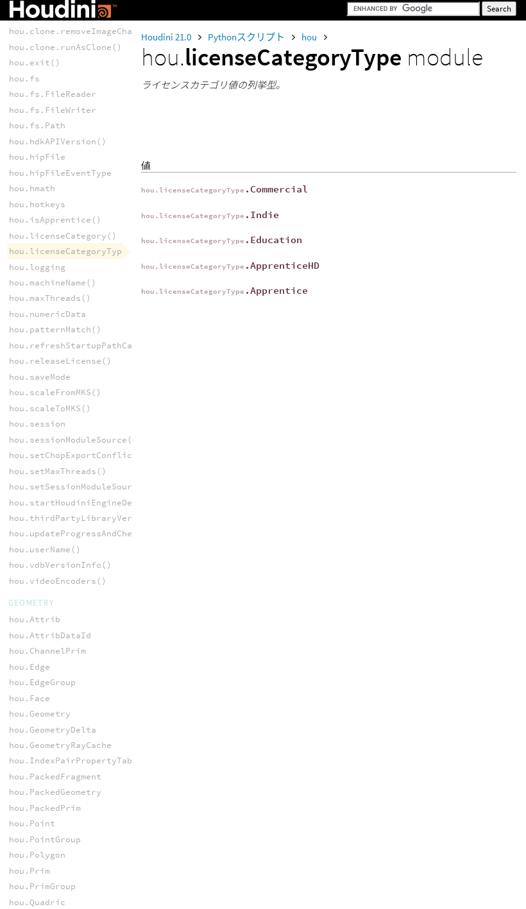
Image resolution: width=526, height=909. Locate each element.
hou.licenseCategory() (63, 235)
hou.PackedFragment (55, 776)
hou (310, 37)
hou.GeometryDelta (52, 729)
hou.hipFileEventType (60, 172)
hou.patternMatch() (55, 329)
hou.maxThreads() (50, 298)
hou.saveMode (40, 376)
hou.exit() (34, 62)
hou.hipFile (37, 156)
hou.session (37, 423)
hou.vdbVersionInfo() (60, 564)
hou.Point (32, 823)
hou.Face (29, 698)
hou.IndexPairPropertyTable (75, 760)
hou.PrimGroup (42, 886)
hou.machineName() (52, 282)
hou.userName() (45, 549)
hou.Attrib (34, 619)
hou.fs (24, 78)
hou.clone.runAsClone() (65, 47)
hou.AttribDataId (50, 635)
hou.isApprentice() (55, 219)
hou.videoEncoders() (57, 580)
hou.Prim (29, 870)
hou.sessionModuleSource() (73, 439)
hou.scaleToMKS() (50, 408)
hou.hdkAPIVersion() (57, 141)
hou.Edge (29, 666)
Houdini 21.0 (167, 37)
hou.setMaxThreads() (57, 471)
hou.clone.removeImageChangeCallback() (104, 31)
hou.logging (37, 267)
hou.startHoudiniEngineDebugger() (91, 502)
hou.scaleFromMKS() (55, 392)
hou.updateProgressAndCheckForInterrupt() (111, 533)
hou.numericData (47, 314)
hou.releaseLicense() (60, 360)
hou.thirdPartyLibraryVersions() (88, 518)
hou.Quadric (37, 902)
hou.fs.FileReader (52, 94)
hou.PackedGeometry (55, 791)
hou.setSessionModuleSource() (81, 486)
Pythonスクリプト (247, 37)
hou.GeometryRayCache (60, 745)
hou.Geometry (40, 713)
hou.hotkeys (37, 204)
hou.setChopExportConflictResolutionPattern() (122, 455)
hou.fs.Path (37, 125)
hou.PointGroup (45, 839)
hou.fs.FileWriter (52, 110)
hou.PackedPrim (45, 808)
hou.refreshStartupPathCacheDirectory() (106, 345)
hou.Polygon (37, 854)
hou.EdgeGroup (42, 682)
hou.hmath (32, 188)
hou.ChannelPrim (47, 650)
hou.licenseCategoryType (68, 251)
